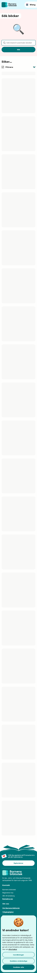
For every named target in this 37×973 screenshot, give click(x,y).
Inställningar (18, 955)
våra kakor (12, 949)
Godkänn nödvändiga (18, 961)
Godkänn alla (18, 967)
